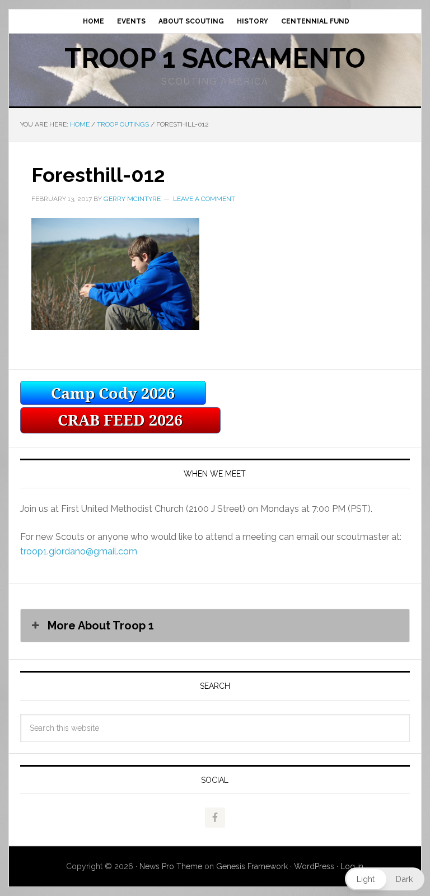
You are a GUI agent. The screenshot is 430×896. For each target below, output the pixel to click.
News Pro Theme (170, 866)
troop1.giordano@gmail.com (78, 551)
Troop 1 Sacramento (215, 58)
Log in (351, 866)
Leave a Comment (204, 199)
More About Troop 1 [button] (101, 625)
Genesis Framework (252, 866)
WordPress (314, 866)
